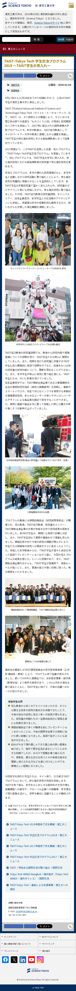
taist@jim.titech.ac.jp (26, 911)
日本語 (61, 39)
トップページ (10, 936)
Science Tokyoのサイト (47, 22)
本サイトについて (50, 936)
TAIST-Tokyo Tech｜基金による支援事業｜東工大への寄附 (39, 887)
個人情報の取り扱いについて (17, 943)
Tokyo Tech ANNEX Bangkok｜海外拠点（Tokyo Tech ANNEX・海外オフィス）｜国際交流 (39, 876)
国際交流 (15, 84)
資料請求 (46, 950)
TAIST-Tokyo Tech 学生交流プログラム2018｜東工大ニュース (38, 837)
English (69, 39)
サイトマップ (48, 943)
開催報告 (15, 90)
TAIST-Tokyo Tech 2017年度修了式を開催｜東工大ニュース (38, 848)
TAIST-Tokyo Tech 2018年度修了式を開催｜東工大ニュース (38, 826)
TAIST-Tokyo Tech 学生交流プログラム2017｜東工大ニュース (38, 859)
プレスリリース (11, 950)
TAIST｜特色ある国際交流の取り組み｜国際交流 (36, 867)
